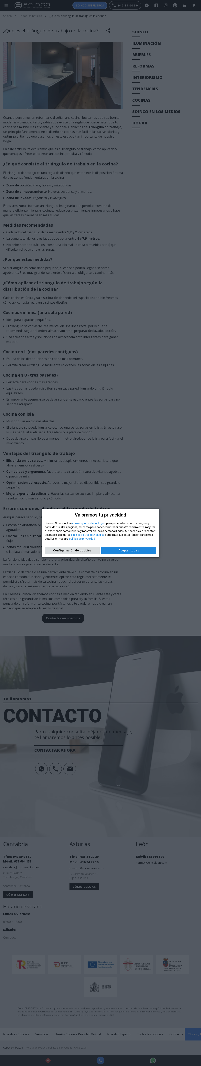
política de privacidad (82, 538)
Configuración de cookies (72, 550)
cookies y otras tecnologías (89, 523)
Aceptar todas (129, 550)
